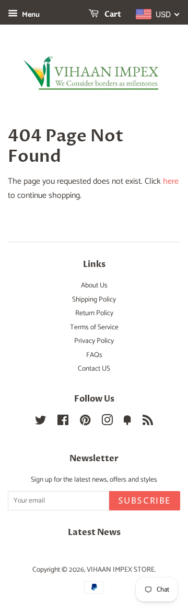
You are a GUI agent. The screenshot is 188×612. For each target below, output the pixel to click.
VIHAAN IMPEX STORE (121, 569)
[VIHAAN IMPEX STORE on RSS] (148, 422)
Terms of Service (94, 327)
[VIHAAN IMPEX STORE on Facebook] (63, 422)
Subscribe (144, 501)
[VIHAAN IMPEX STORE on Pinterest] (85, 422)
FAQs (94, 355)
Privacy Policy (94, 341)
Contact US (94, 368)
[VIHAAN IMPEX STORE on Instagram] (107, 422)
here (171, 181)
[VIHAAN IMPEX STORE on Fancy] (127, 422)
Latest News (94, 532)
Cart (112, 14)
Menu (30, 15)
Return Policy (94, 313)
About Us (94, 285)
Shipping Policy (94, 299)
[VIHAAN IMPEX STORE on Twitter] (40, 422)
